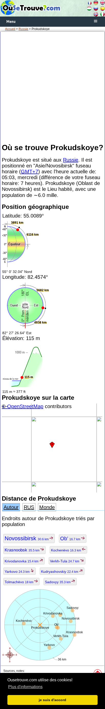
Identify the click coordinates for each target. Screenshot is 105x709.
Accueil (10, 29)
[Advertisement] (52, 87)
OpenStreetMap (25, 406)
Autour (11, 507)
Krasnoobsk (22, 550)
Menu (11, 21)
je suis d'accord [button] (52, 700)
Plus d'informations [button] (25, 687)
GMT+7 (29, 171)
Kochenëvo (66, 550)
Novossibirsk (27, 538)
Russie (23, 29)
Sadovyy (58, 582)
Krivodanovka (22, 561)
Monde (47, 507)
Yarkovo (17, 571)
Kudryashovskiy (60, 571)
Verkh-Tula (65, 561)
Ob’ (70, 538)
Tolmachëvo (19, 582)
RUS (29, 507)
